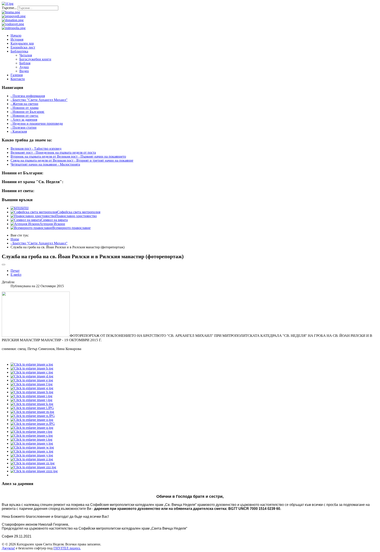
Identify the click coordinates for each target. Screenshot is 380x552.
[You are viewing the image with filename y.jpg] (32, 455)
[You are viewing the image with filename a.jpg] (32, 364)
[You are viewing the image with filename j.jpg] (31, 400)
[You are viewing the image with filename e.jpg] (32, 380)
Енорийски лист (23, 47)
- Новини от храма (24, 108)
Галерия (17, 75)
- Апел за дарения (24, 119)
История (17, 39)
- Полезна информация (28, 96)
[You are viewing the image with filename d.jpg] (32, 376)
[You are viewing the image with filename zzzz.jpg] (34, 471)
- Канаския (19, 131)
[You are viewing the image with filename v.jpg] (32, 443)
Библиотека (19, 51)
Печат (15, 270)
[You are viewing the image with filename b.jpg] (32, 368)
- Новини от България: (27, 112)
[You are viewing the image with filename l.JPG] (32, 408)
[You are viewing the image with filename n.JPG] (33, 416)
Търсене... (9, 8)
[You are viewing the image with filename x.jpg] (32, 451)
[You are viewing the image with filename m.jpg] (32, 412)
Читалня (25, 55)
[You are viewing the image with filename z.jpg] (32, 459)
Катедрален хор (22, 43)
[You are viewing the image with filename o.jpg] (32, 420)
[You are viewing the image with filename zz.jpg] (33, 463)
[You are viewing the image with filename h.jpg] (32, 392)
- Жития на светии (24, 104)
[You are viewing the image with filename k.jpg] (32, 404)
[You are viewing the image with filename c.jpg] (32, 372)
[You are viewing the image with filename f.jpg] (32, 384)
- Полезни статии (24, 127)
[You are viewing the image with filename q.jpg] (32, 427)
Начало (16, 35)
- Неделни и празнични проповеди (37, 123)
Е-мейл (16, 274)
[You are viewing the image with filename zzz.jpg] (33, 467)
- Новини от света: (24, 115)
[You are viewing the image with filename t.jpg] (31, 439)
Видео (24, 71)
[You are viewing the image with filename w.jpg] (32, 447)
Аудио (24, 67)
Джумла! (8, 548)
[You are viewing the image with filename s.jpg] (32, 435)
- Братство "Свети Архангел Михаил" (39, 100)
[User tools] (3, 264)
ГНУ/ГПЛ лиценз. (67, 548)
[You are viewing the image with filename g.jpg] (32, 388)
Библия (24, 63)
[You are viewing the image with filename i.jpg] (31, 396)
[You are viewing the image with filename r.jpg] (31, 431)
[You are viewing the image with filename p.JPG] (33, 424)
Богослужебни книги (35, 59)
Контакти (18, 79)
